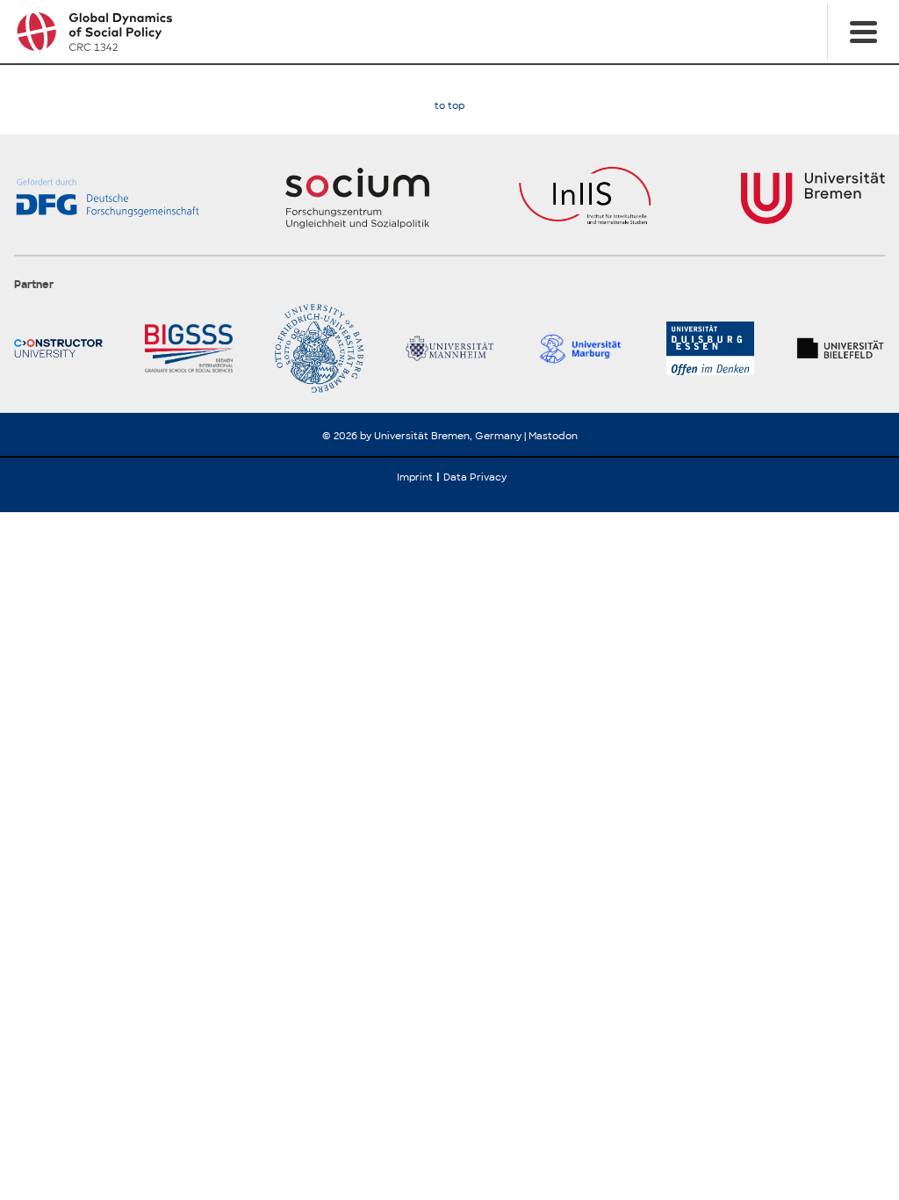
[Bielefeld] (840, 348)
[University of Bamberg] (319, 348)
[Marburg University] (580, 348)
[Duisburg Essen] (710, 348)
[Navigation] (863, 32)
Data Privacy (475, 477)
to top (449, 106)
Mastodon (553, 436)
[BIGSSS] (189, 348)
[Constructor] (58, 348)
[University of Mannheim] (450, 348)
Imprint (415, 477)
